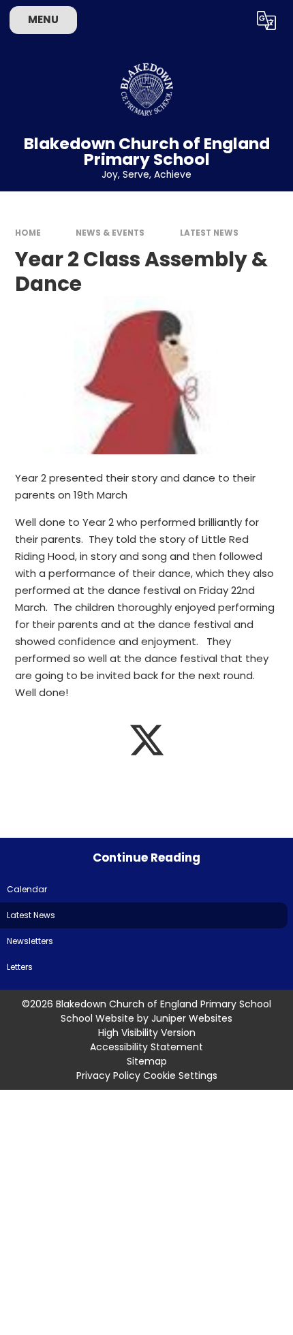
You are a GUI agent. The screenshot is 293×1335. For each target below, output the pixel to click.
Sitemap (147, 1061)
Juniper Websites (191, 1018)
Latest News (209, 232)
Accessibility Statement (146, 1047)
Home (28, 232)
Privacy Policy (108, 1075)
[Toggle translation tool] (266, 20)
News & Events (110, 232)
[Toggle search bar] (231, 20)
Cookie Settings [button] (180, 1075)
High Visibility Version (147, 1032)
